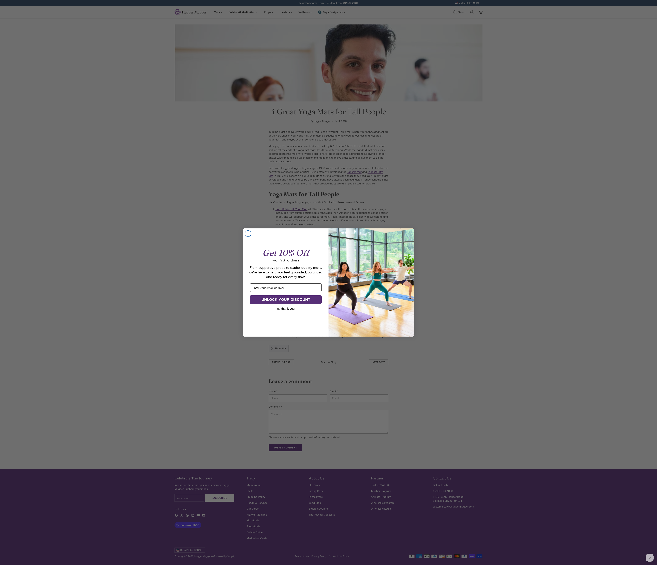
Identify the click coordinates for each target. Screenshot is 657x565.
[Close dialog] (248, 233)
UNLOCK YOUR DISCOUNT (285, 299)
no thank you (286, 308)
